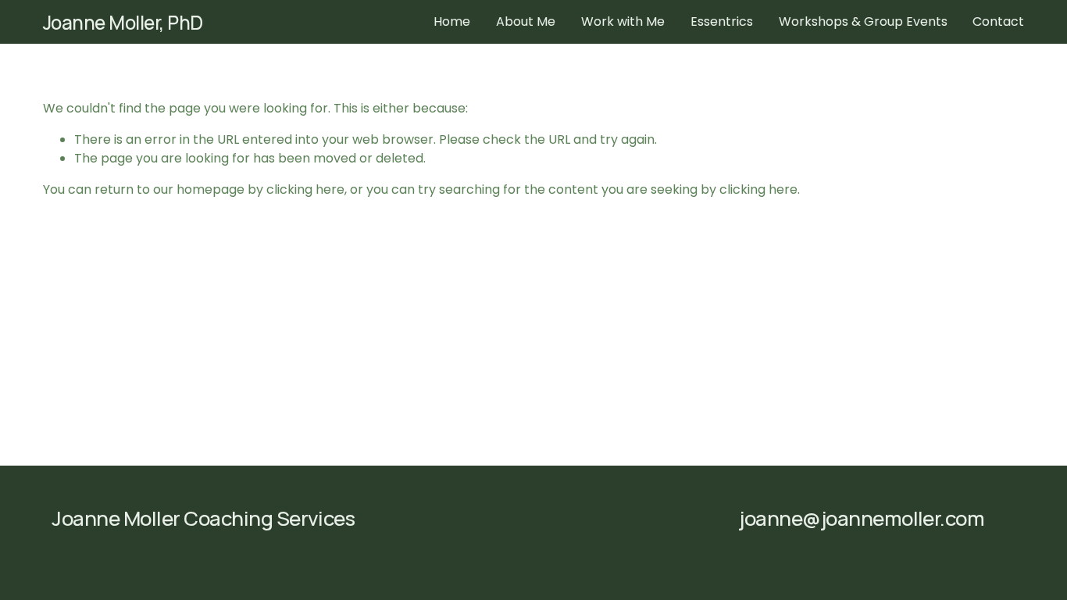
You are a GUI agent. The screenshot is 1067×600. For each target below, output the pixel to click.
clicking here (305, 189)
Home (452, 21)
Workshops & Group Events (863, 21)
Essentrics (722, 21)
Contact (998, 21)
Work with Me (623, 21)
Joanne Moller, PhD (123, 22)
